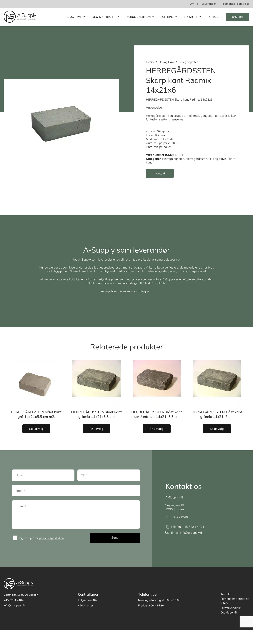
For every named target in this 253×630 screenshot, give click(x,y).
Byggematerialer (103, 17)
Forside (150, 62)
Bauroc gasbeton (138, 17)
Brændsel (190, 17)
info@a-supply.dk (191, 532)
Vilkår (224, 603)
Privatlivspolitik (230, 608)
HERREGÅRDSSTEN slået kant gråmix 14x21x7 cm (217, 414)
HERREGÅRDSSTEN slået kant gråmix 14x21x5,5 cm (96, 414)
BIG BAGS (213, 17)
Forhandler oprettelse (236, 3)
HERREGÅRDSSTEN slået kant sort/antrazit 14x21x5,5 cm (156, 414)
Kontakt (237, 17)
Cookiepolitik (228, 612)
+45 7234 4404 (193, 526)
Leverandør (209, 3)
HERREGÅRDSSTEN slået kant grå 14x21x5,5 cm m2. (36, 414)
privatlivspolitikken (51, 538)
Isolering (167, 17)
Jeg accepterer (41, 538)
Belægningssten (188, 62)
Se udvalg (36, 429)
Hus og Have (72, 17)
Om (192, 3)
